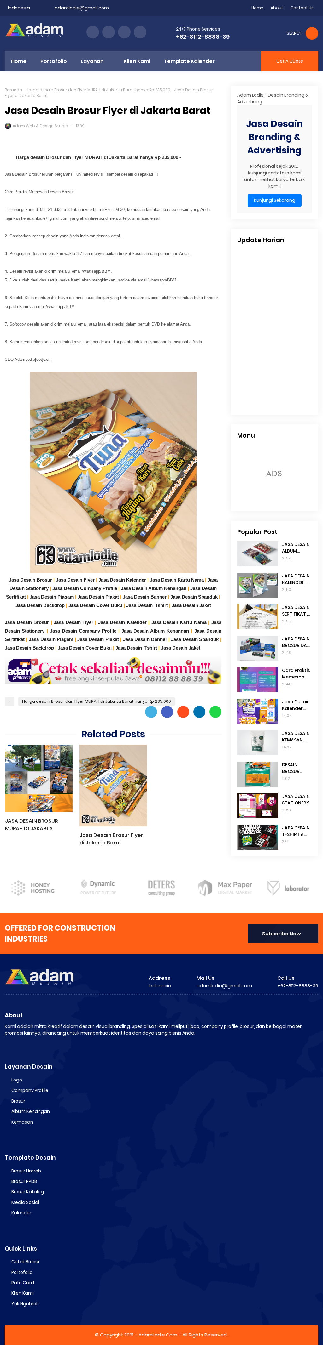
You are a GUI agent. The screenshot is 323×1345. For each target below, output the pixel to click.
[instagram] (124, 32)
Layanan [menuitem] (92, 61)
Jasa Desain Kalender (122, 579)
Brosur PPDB (24, 1181)
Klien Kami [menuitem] (137, 61)
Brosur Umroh (26, 1171)
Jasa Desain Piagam (52, 596)
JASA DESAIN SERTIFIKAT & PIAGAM (296, 610)
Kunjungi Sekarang (274, 200)
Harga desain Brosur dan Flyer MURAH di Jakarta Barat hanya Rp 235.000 (98, 90)
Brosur (18, 1101)
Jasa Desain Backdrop (40, 605)
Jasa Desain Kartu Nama (177, 579)
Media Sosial (25, 1202)
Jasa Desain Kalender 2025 (296, 705)
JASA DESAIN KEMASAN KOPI (296, 736)
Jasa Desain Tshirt (147, 605)
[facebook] (92, 32)
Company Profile (29, 1090)
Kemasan (22, 1122)
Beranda (13, 90)
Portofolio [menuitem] (53, 61)
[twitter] (108, 32)
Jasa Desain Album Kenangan (153, 588)
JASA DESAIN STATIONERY (296, 799)
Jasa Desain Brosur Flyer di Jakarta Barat (111, 838)
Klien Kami (22, 1293)
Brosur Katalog (27, 1192)
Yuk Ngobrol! (24, 1304)
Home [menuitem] (18, 61)
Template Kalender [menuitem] (189, 61)
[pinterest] (140, 32)
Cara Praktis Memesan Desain (296, 673)
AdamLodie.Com (157, 1334)
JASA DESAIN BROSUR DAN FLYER (296, 642)
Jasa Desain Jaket (191, 605)
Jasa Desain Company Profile (84, 588)
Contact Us (302, 7)
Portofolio (21, 1272)
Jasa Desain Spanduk (194, 596)
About (277, 7)
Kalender (21, 1213)
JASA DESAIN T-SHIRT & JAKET (296, 831)
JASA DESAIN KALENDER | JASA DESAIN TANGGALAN (296, 579)
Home (257, 7)
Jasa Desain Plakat (98, 596)
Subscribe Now (281, 933)
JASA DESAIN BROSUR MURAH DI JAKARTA (31, 824)
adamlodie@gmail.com (82, 8)
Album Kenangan (30, 1111)
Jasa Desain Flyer (75, 579)
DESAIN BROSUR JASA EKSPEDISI (292, 768)
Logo (16, 1080)
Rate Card (22, 1283)
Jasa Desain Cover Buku (95, 605)
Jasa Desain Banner (145, 596)
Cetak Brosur (25, 1261)
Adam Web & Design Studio (40, 125)
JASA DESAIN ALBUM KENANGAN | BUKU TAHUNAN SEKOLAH (296, 547)
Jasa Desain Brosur (30, 579)
